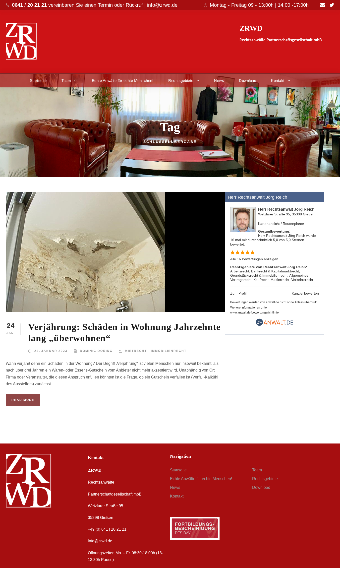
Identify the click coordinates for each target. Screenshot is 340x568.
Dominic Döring (96, 351)
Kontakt (277, 80)
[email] (322, 5)
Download (247, 80)
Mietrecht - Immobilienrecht (155, 351)
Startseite (38, 80)
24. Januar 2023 (50, 351)
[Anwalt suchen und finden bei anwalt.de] (274, 325)
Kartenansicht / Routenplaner (281, 224)
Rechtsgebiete (180, 80)
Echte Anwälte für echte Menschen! (123, 80)
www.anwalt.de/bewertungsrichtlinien (255, 312)
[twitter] (332, 5)
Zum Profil (238, 293)
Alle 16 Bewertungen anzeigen (254, 259)
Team (66, 80)
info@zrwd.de (100, 541)
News (219, 80)
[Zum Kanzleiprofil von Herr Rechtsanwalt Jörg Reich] (243, 219)
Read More (22, 400)
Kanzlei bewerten (305, 293)
